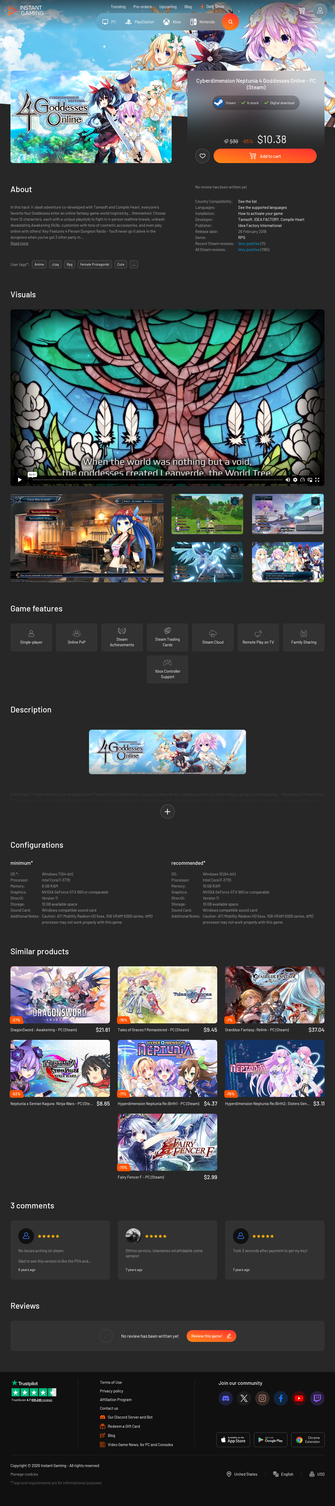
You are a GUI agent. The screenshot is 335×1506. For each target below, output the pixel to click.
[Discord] (226, 1398)
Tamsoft (245, 219)
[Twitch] (317, 1398)
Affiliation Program (116, 1399)
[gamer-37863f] (26, 1236)
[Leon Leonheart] (133, 1236)
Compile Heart (292, 219)
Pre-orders (142, 6)
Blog (188, 6)
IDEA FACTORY (266, 219)
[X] (244, 1398)
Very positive (249, 243)
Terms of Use (111, 1382)
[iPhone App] (233, 1439)
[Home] (25, 11)
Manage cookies (24, 1474)
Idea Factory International (260, 225)
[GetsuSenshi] (241, 1236)
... (133, 264)
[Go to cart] (301, 10)
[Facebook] (280, 1398)
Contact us (109, 1408)
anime (39, 264)
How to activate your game (260, 213)
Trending (118, 6)
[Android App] (270, 1439)
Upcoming (168, 6)
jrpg (55, 264)
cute (120, 264)
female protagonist (94, 264)
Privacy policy (111, 1390)
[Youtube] (299, 1398)
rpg (69, 264)
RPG (241, 237)
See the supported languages (262, 207)
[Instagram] (262, 1398)
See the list (247, 201)
